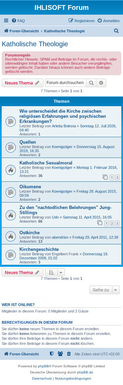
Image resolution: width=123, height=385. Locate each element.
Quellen (27, 142)
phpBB (43, 366)
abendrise (60, 237)
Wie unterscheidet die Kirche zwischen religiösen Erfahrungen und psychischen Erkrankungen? (62, 116)
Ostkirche (29, 232)
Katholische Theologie (35, 44)
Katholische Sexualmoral (45, 162)
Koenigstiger (62, 147)
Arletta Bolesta (64, 126)
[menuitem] (18, 21)
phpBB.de (85, 372)
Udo (55, 217)
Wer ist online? (18, 305)
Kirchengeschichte (39, 249)
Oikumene (30, 186)
